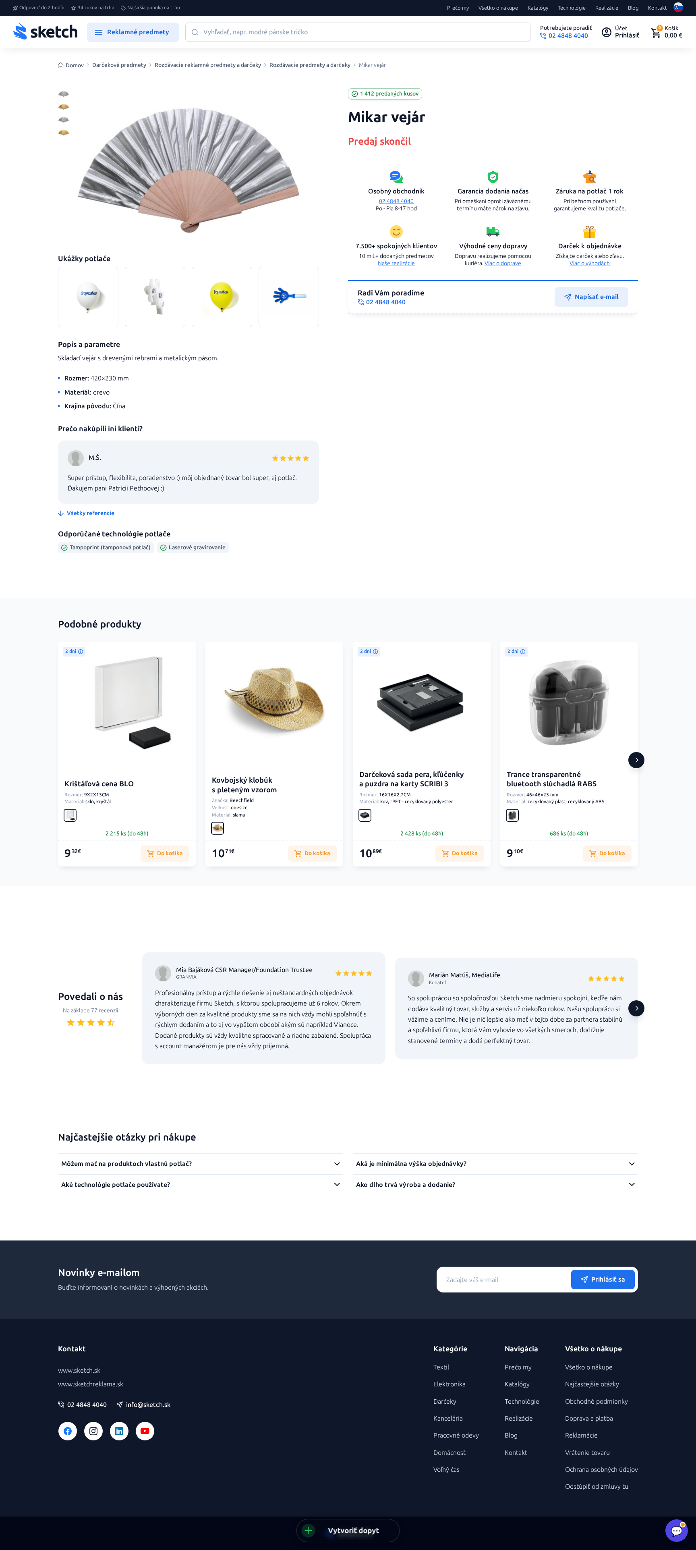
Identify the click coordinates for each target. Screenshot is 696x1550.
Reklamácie (581, 1435)
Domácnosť (449, 1453)
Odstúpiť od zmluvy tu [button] (596, 1486)
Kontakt (657, 8)
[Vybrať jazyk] (678, 8)
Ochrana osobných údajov (601, 1469)
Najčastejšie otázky (592, 1384)
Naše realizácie (396, 263)
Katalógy (538, 8)
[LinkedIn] (119, 1431)
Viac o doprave (503, 263)
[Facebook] (67, 1431)
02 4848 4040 (396, 201)
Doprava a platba (589, 1418)
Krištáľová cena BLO (99, 783)
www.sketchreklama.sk (90, 1384)
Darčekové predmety (119, 65)
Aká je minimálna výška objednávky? (411, 1164)
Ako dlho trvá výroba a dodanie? (405, 1184)
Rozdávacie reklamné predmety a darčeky (208, 65)
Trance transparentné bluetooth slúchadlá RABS (552, 779)
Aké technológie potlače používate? (115, 1184)
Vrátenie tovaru (587, 1453)
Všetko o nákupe (498, 8)
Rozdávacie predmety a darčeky (309, 65)
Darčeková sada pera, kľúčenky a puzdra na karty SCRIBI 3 (411, 779)
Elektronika (449, 1384)
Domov (75, 65)
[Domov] (45, 32)
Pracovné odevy (456, 1435)
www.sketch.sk (79, 1370)
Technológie (572, 8)
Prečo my (458, 8)
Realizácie (606, 8)
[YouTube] (145, 1431)
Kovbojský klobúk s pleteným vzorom (244, 785)
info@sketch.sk (148, 1405)
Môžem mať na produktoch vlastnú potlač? (126, 1164)
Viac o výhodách (590, 263)
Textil (441, 1367)
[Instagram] (93, 1431)
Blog (633, 8)
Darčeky (444, 1401)
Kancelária (448, 1418)
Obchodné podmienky (596, 1401)
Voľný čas (446, 1469)
